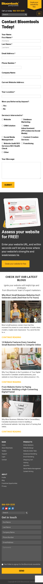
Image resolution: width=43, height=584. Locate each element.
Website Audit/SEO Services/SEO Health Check (11, 146)
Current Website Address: (13, 82)
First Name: (7, 37)
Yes (4, 106)
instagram (12, 508)
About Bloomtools (7, 448)
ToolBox (4, 451)
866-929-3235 (18, 11)
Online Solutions (28, 445)
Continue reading (11, 337)
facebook (3, 508)
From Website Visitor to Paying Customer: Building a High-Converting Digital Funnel (20, 389)
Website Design (28, 448)
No (4, 109)
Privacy (4, 486)
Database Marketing (26, 120)
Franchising (28, 143)
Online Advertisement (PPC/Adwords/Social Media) (30, 129)
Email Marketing (28, 457)
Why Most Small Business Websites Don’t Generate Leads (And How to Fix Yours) (21, 296)
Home (3, 445)
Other (6, 152)
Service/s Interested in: (12, 115)
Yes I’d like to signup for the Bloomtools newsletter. (22, 564)
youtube (6, 508)
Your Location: (8, 92)
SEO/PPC (26, 465)
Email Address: (8, 53)
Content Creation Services (29, 138)
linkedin (9, 508)
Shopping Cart (28, 460)
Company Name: (9, 73)
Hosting (25, 462)
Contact (4, 460)
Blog (3, 480)
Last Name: (6, 44)
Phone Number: (8, 63)
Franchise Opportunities (9, 483)
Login (3, 457)
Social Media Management (8, 138)
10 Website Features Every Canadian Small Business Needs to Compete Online (21, 343)
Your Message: (8, 159)
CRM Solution (9, 126)
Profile (4, 477)
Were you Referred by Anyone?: (15, 102)
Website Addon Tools (30, 451)
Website (7, 119)
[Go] (26, 14)
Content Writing (28, 471)
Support (4, 454)
